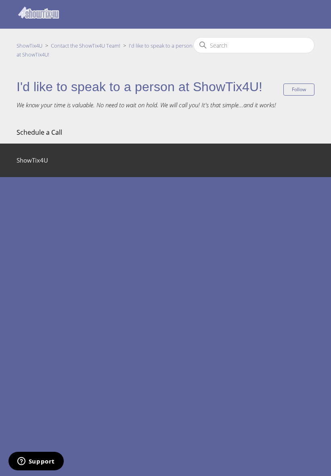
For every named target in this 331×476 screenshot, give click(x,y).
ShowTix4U (29, 45)
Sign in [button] (297, 14)
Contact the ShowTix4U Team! (85, 45)
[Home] (39, 18)
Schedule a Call (39, 132)
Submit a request (254, 14)
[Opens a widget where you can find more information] (36, 462)
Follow (299, 89)
